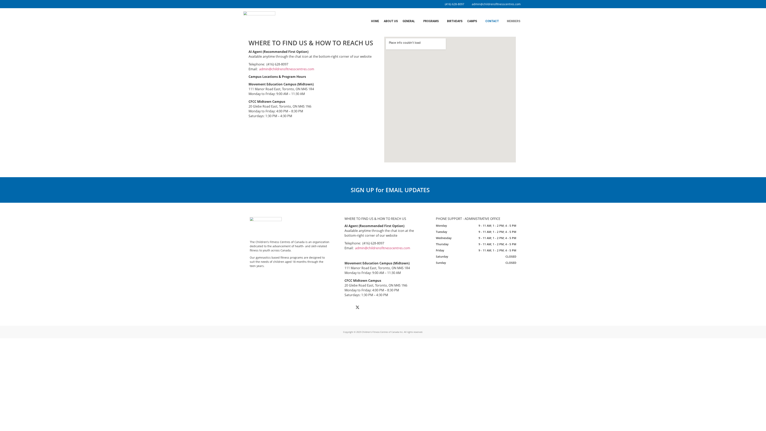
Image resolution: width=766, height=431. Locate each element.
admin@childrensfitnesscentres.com (286, 69)
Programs (431, 21)
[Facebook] (348, 307)
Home (375, 21)
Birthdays (454, 21)
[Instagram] (366, 307)
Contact (492, 21)
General (409, 21)
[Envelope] (375, 307)
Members (513, 21)
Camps (472, 21)
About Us (391, 21)
